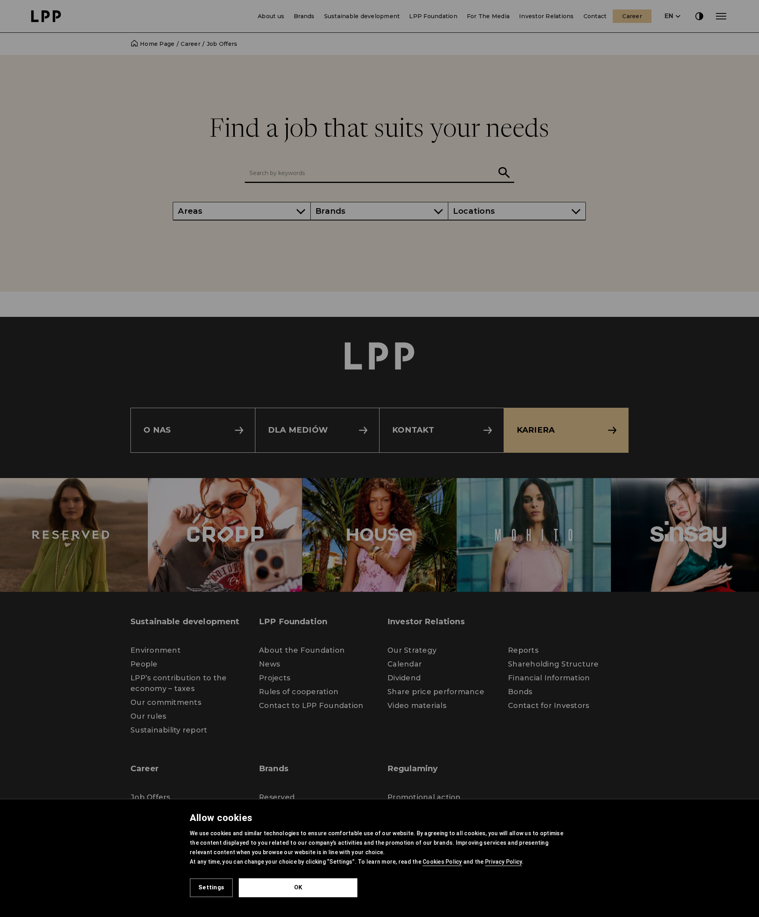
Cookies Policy (442, 862)
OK (298, 887)
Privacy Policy (503, 862)
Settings (211, 887)
